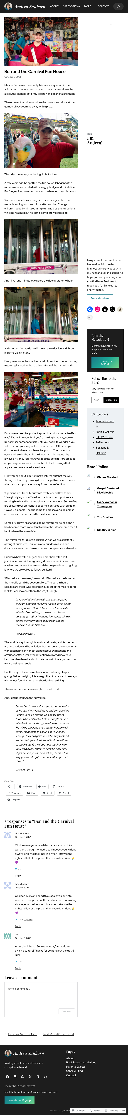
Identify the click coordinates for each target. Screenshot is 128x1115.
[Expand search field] (118, 6)
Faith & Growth (105, 431)
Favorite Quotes (75, 1066)
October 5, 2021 (23, 837)
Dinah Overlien (106, 529)
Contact (71, 1075)
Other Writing (74, 1070)
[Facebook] (90, 309)
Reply (18, 875)
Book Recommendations (81, 1062)
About (70, 1058)
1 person (28, 919)
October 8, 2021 (23, 938)
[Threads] (105, 309)
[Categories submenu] (79, 6)
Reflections (103, 442)
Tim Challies (105, 517)
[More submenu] (92, 6)
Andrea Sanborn (30, 6)
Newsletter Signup (105, 362)
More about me (100, 298)
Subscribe (111, 399)
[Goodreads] (120, 309)
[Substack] (90, 317)
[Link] (45, 1077)
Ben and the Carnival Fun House (35, 71)
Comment (67, 1011)
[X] (112, 309)
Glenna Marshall (107, 477)
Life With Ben (104, 437)
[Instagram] (97, 309)
